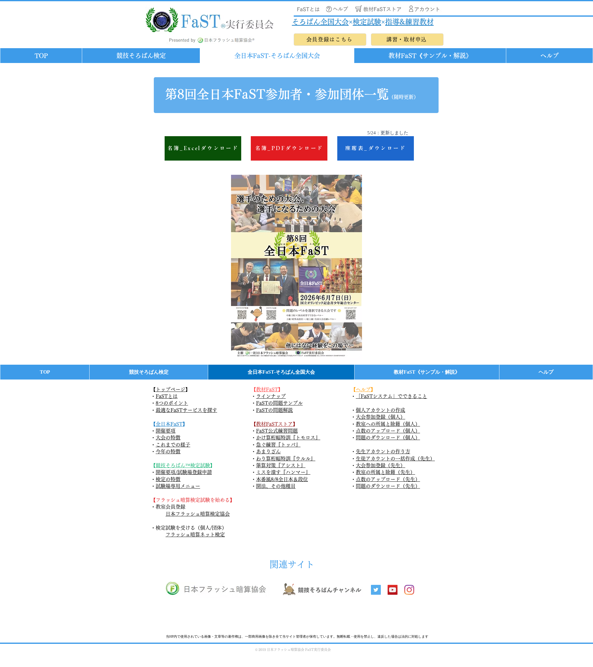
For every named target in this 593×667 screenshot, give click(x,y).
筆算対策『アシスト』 (280, 465)
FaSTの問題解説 (274, 410)
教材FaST (267, 389)
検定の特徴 (168, 479)
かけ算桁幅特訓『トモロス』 (288, 437)
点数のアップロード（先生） (388, 479)
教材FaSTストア (274, 424)
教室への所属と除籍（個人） (388, 424)
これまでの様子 (173, 444)
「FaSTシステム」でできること (391, 396)
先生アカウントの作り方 (383, 451)
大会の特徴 (168, 437)
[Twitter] (376, 590)
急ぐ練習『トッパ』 (278, 444)
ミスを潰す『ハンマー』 (283, 472)
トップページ (170, 389)
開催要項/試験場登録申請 (184, 472)
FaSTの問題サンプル (279, 403)
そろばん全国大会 (320, 21)
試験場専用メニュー (178, 486)
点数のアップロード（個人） (388, 430)
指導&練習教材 (409, 21)
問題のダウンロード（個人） (388, 437)
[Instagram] (409, 590)
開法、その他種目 (276, 486)
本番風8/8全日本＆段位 (282, 479)
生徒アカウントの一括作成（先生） (395, 458)
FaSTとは (167, 396)
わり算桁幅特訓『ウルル (283, 458)
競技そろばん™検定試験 (183, 465)
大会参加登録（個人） (380, 416)
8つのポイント (172, 403)
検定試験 (367, 21)
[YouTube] (392, 590)
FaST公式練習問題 (277, 430)
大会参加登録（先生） (380, 465)
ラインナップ (271, 396)
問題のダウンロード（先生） (388, 486)
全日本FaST (169, 424)
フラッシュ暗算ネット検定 (195, 534)
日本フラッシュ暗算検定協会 (198, 513)
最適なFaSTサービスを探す (186, 410)
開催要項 (165, 430)
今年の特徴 (168, 451)
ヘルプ (363, 389)
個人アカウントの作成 (380, 410)
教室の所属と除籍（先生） (385, 472)
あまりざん (268, 451)
